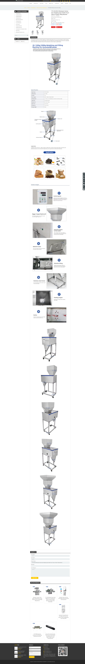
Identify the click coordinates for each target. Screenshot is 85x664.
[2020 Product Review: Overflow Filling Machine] (16, 653)
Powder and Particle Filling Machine (42, 7)
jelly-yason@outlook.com (47, 652)
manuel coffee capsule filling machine (58, 22)
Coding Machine (18, 21)
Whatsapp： (33, 564)
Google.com (18, 41)
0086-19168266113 (47, 648)
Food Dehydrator (18, 22)
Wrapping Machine (19, 27)
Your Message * (33, 567)
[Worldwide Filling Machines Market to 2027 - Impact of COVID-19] (16, 649)
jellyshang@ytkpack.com (55, 0)
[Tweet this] (55, 24)
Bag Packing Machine (19, 19)
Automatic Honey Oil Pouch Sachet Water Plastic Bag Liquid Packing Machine (63, 598)
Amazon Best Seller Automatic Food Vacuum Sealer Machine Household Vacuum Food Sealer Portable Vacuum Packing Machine (50, 636)
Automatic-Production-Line (20, 32)
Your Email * (33, 557)
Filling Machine (33, 7)
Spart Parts (17, 30)
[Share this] (52, 24)
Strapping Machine (19, 25)
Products (28, 7)
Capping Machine (18, 16)
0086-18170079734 (46, 0)
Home (25, 7)
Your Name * (33, 554)
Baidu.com (22, 41)
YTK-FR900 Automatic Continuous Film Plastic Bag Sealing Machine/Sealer (37, 635)
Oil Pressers (18, 24)
